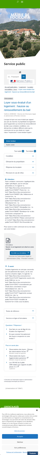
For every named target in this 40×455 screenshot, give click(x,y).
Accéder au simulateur (19, 253)
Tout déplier (30, 151)
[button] (37, 410)
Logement (22, 87)
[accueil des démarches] (20, 72)
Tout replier (18, 151)
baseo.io (22, 381)
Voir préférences (20, 448)
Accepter (20, 436)
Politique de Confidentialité (14, 452)
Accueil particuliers (11, 87)
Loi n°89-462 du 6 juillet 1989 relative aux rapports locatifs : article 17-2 (20, 365)
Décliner (20, 442)
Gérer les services (19, 431)
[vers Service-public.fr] (21, 81)
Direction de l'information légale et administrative (18, 379)
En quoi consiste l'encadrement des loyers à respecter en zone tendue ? (19, 336)
